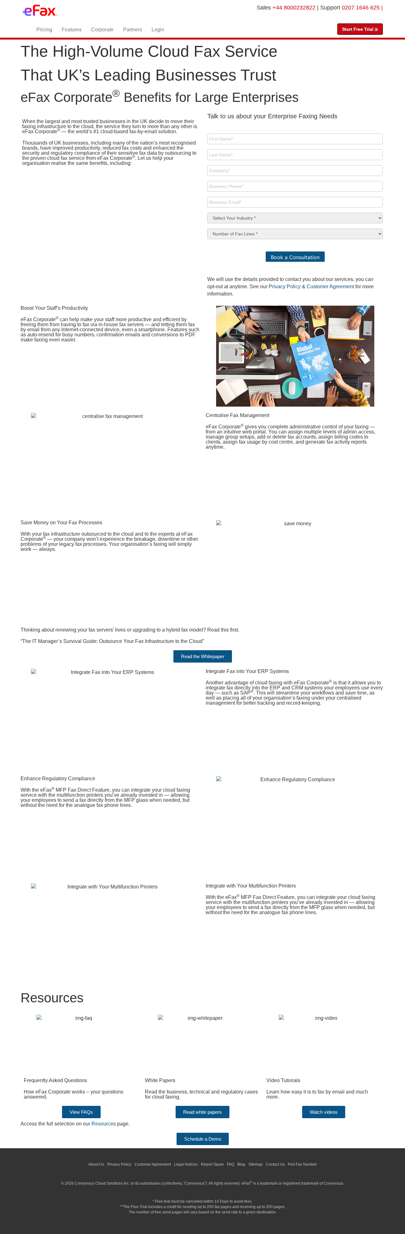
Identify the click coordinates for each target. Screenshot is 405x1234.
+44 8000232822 (294, 7)
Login (158, 29)
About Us (96, 1164)
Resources (103, 1123)
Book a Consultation (295, 257)
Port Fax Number (302, 1164)
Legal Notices (186, 1164)
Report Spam (212, 1164)
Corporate (102, 29)
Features (72, 29)
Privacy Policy (285, 286)
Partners (132, 29)
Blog (241, 1164)
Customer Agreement (330, 286)
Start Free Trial (358, 29)
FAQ (230, 1164)
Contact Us (275, 1164)
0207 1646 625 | (362, 7)
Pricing (44, 29)
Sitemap (255, 1164)
